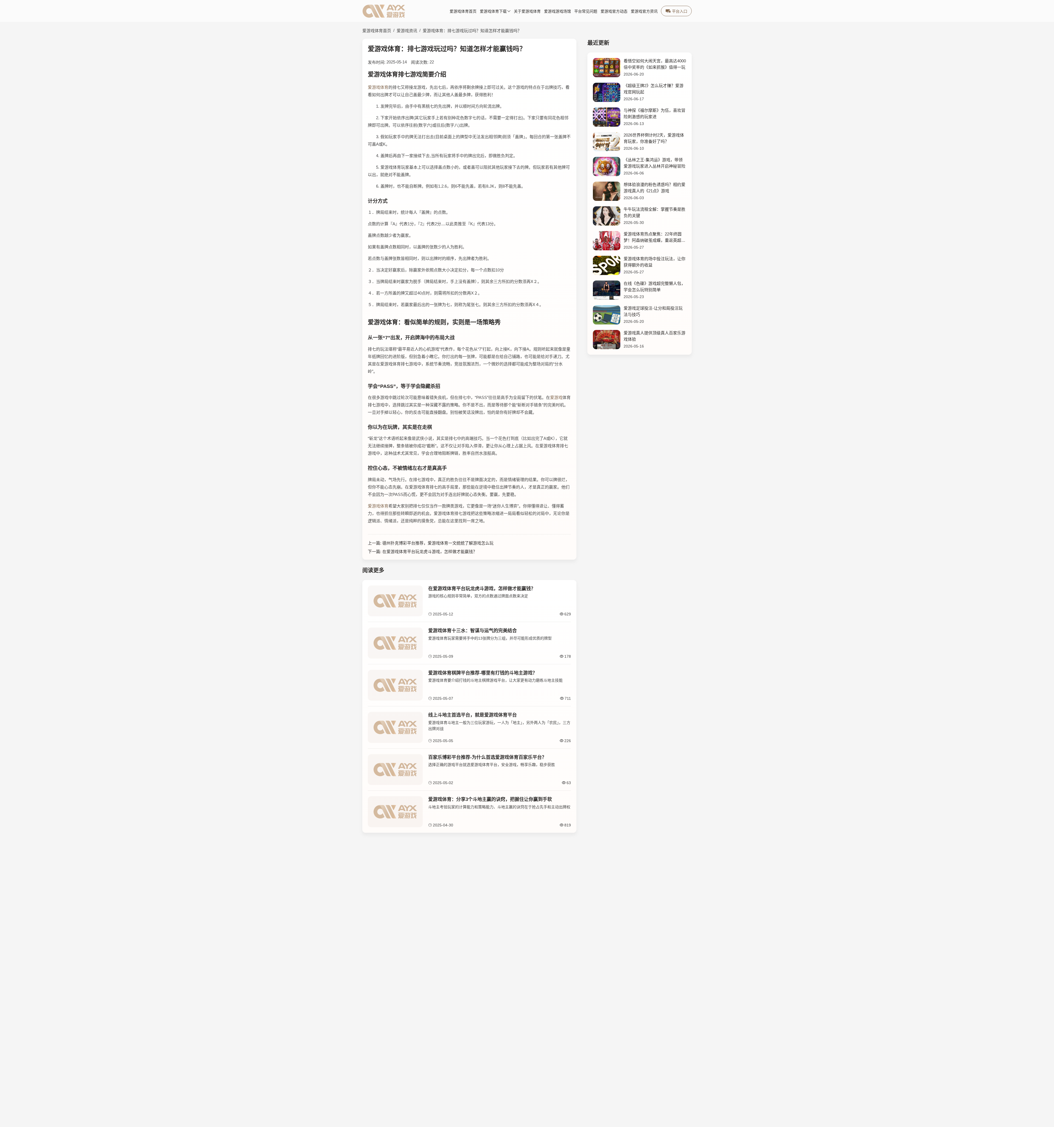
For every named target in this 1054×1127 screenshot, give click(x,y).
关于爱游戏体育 (527, 11)
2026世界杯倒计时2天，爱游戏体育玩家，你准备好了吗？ (654, 138)
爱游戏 (556, 397)
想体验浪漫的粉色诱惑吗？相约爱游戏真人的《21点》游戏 (654, 187)
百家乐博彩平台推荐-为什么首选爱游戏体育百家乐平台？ (487, 757)
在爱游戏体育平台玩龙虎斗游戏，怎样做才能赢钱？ (429, 551)
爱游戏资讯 (407, 30)
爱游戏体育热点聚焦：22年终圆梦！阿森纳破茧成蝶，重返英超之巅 (654, 237)
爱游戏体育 (378, 87)
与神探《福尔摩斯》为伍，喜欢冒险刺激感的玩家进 (654, 113)
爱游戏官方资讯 (644, 11)
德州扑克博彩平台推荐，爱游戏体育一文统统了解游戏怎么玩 (438, 543)
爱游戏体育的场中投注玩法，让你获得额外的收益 (654, 261)
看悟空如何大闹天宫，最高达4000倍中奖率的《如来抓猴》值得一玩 (655, 64)
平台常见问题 (585, 11)
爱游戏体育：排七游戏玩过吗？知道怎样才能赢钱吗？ (472, 30)
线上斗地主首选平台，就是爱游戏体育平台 (472, 715)
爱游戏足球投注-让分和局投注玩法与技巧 (653, 311)
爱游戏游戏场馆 (557, 11)
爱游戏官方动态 (614, 11)
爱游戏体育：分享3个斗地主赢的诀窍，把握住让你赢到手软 (490, 799)
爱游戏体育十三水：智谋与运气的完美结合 (472, 630)
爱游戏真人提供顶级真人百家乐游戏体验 (654, 336)
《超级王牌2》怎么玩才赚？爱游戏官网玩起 (653, 88)
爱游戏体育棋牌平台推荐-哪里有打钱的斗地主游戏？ (482, 673)
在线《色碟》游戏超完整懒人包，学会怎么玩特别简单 (654, 286)
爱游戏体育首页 (463, 11)
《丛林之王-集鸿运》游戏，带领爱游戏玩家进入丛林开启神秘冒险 (654, 162)
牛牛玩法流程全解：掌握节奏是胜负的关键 (654, 212)
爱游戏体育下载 (493, 11)
